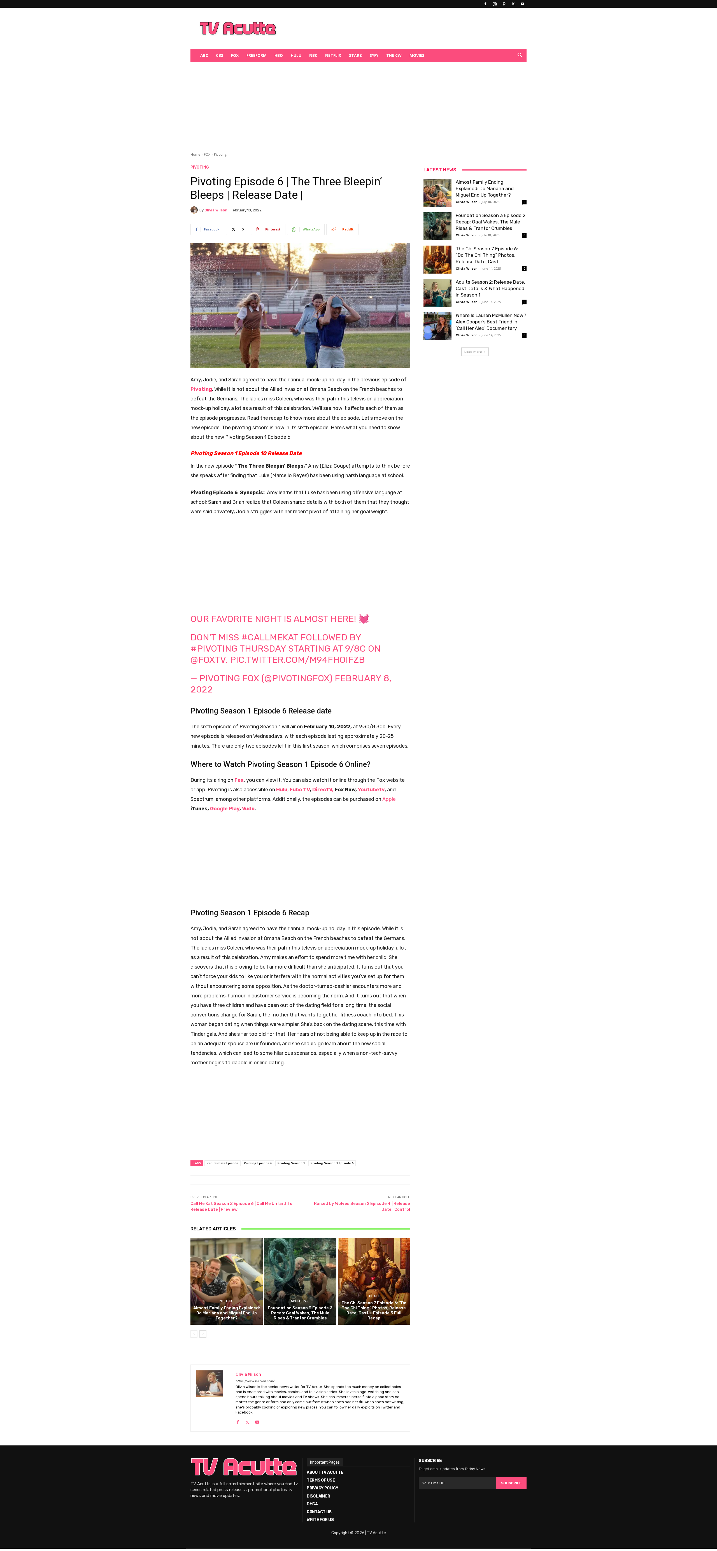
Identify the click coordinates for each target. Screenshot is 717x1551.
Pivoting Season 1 (291, 1163)
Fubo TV (300, 790)
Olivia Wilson (215, 210)
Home (195, 154)
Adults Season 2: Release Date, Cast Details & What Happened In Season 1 (490, 288)
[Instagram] (494, 4)
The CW (394, 55)
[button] (520, 56)
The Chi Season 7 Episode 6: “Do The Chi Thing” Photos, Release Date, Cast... (487, 255)
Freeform (256, 55)
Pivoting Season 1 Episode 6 (332, 1163)
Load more (473, 352)
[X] (513, 4)
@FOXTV (207, 659)
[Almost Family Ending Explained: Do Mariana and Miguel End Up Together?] (226, 1281)
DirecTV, (323, 790)
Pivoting (220, 154)
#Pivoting (214, 648)
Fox (238, 780)
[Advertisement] (388, 28)
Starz (355, 55)
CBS (219, 55)
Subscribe (511, 1483)
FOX (235, 55)
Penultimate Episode (222, 1163)
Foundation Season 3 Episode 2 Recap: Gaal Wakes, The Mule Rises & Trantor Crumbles (300, 1313)
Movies (416, 55)
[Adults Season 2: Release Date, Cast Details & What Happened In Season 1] (437, 293)
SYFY (374, 55)
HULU (296, 55)
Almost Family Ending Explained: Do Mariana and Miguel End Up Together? (226, 1313)
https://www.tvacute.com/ (255, 1381)
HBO (278, 55)
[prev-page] (193, 1334)
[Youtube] (522, 4)
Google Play (224, 809)
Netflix (333, 55)
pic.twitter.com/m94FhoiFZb (297, 659)
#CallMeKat (269, 637)
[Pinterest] (504, 4)
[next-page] (202, 1334)
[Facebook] (485, 4)
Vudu (248, 809)
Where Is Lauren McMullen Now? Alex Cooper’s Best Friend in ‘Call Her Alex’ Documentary (491, 321)
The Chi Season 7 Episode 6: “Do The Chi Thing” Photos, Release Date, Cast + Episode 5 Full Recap (373, 1310)
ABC (204, 55)
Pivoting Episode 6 (258, 1163)
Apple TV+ (299, 1301)
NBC (313, 55)
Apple (388, 799)
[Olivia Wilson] (194, 210)
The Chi (373, 1296)
